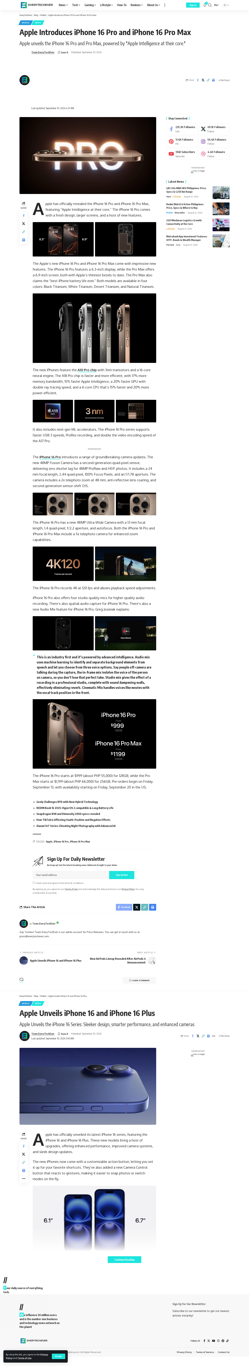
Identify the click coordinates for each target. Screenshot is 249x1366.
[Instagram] (214, 141)
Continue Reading (124, 1259)
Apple (49, 841)
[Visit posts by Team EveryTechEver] (23, 923)
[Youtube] (182, 154)
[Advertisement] (66, 80)
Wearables (179, 212)
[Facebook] (182, 129)
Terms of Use (24, 1358)
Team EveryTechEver (43, 52)
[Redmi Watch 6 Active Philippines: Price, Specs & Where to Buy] (221, 208)
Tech (178, 244)
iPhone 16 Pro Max (80, 841)
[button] (58, 1356)
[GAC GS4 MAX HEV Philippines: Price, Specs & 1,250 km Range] (221, 192)
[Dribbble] (214, 154)
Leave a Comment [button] (140, 980)
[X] (214, 129)
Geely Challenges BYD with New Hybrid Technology (67, 802)
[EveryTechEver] (36, 5)
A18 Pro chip (87, 370)
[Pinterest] (182, 141)
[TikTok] (227, 1341)
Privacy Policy (128, 889)
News (38, 22)
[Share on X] (203, 80)
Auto (168, 196)
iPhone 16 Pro (50, 457)
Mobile (26, 22)
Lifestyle (177, 196)
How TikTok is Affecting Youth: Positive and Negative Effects (73, 819)
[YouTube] (213, 1341)
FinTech (170, 244)
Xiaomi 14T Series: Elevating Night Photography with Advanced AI (76, 826)
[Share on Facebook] (197, 80)
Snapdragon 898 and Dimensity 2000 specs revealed (68, 814)
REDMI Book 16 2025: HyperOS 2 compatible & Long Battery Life (74, 808)
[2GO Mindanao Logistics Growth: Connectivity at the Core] (221, 225)
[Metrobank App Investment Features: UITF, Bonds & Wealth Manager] (221, 241)
